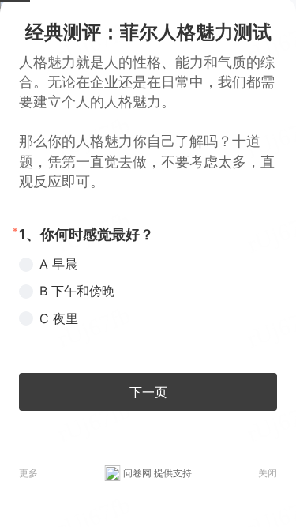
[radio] (148, 264)
